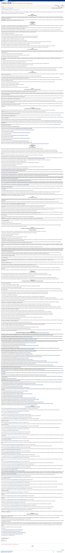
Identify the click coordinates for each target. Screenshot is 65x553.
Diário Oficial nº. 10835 (8, 9)
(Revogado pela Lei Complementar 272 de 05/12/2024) (51, 517)
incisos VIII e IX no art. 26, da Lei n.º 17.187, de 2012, (15, 411)
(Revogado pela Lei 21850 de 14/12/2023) (12, 178)
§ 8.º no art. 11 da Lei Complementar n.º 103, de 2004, (14, 457)
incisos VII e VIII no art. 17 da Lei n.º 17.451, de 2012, (15, 428)
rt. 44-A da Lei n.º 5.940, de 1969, (9, 470)
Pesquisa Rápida (57, 5)
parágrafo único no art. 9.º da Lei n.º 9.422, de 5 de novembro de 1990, (17, 499)
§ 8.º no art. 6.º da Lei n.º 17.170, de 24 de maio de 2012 (15, 482)
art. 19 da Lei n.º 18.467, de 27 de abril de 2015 (10, 422)
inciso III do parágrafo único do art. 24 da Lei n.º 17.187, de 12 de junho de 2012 (15, 408)
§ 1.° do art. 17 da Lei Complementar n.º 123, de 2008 (11, 447)
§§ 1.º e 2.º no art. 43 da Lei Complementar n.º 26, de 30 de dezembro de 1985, (19, 505)
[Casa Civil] (59, 552)
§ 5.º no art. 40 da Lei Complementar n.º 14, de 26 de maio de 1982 (16, 479)
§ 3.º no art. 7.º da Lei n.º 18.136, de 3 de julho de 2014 (14, 433)
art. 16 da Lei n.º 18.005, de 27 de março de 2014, (11, 440)
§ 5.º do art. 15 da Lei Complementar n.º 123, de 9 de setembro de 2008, (14, 444)
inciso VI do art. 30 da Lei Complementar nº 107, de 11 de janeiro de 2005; (12, 529)
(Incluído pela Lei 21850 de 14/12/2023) (23, 184)
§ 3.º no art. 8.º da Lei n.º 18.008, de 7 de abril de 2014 (14, 485)
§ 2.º (1, 520)
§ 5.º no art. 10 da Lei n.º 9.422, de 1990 (12, 502)
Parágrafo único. (3, 474)
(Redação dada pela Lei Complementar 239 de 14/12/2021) (52, 120)
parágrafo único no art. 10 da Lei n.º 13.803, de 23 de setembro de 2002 (17, 495)
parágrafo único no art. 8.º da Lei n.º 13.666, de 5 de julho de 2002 (16, 509)
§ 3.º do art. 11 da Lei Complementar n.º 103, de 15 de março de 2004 (13, 454)
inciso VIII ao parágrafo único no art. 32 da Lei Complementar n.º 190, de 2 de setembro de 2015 (20, 415)
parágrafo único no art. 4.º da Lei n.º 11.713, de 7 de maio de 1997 (16, 488)
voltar (61, 5)
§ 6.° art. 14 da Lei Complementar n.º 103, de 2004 (11, 461)
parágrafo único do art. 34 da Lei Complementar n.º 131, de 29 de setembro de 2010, (16, 418)
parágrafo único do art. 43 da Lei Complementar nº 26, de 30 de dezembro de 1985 (14, 532)
